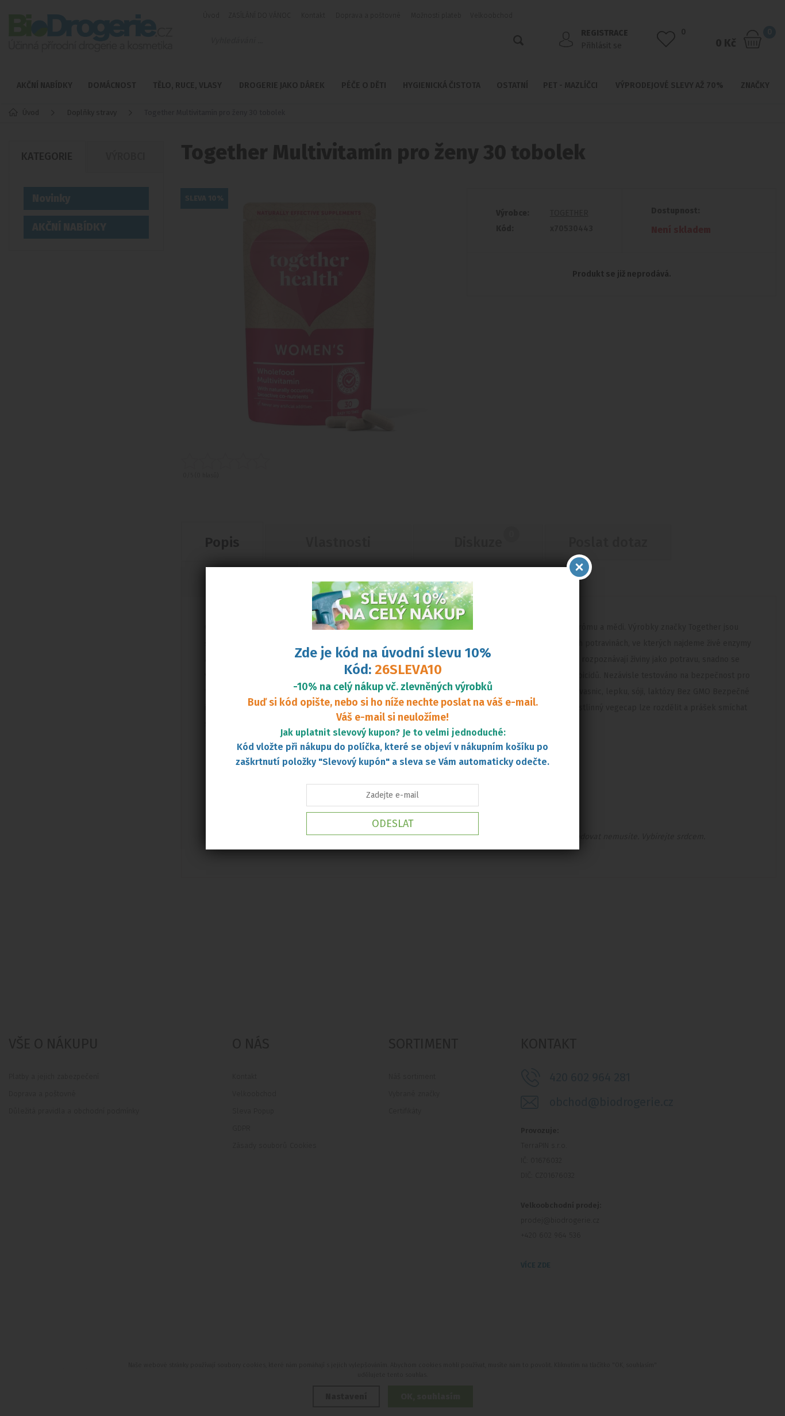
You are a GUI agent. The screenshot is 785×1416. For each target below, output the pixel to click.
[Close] (579, 567)
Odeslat (393, 823)
